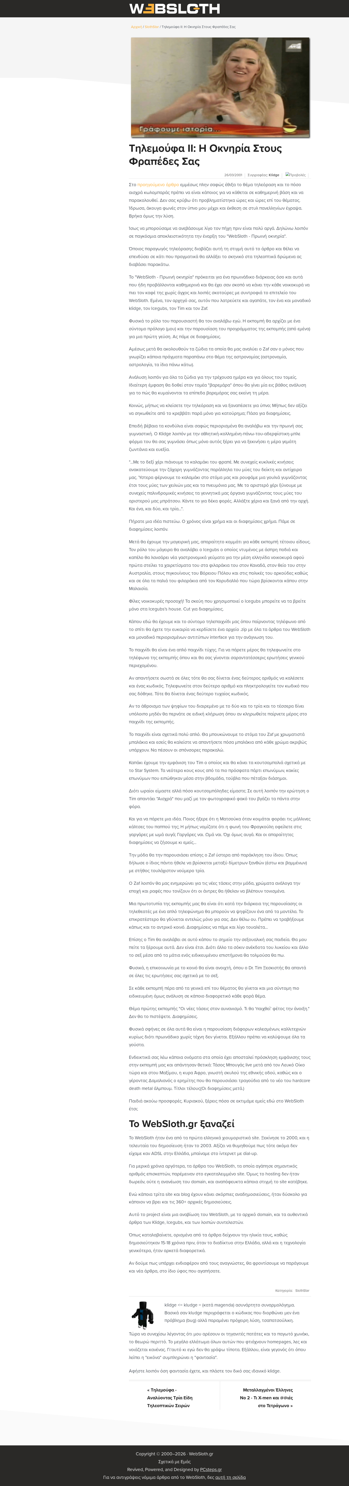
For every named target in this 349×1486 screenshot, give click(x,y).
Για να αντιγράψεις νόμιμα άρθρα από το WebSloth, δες (174, 1477)
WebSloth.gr (174, 9)
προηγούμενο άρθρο (158, 184)
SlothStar (302, 1290)
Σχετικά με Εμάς (174, 1461)
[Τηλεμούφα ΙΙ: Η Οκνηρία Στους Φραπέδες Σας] (220, 87)
